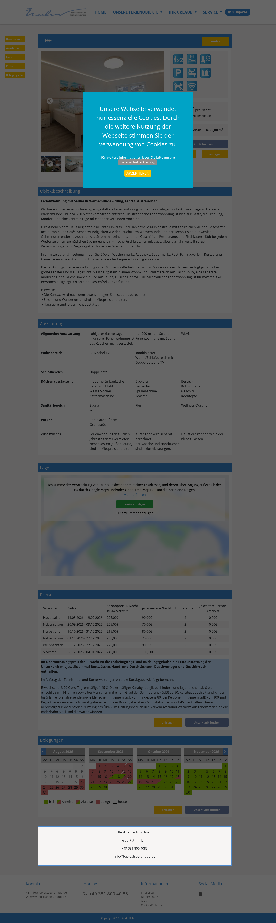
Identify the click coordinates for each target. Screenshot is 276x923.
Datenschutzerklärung (137, 162)
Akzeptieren (137, 173)
